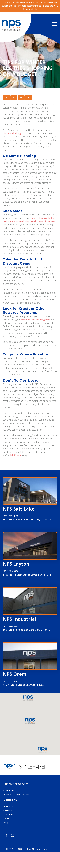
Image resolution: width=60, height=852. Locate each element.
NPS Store (15, 455)
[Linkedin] (28, 97)
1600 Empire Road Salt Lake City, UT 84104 (27, 519)
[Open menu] (54, 24)
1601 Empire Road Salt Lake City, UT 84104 (27, 629)
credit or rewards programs (35, 319)
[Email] (21, 97)
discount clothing (12, 133)
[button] (30, 721)
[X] (6, 97)
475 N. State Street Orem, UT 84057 (23, 684)
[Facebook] (13, 97)
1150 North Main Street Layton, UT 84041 (27, 574)
